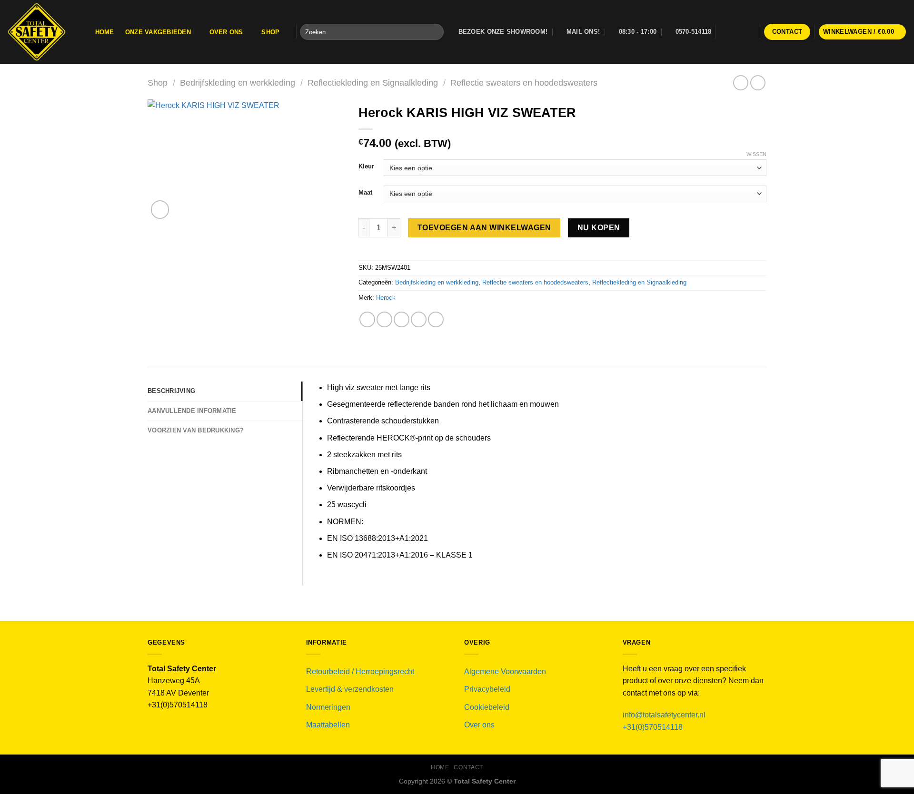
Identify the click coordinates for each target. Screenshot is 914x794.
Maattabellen (328, 725)
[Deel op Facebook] (367, 319)
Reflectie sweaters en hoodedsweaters (523, 83)
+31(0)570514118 (653, 727)
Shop (270, 32)
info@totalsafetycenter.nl (665, 715)
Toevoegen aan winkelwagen (484, 228)
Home (104, 32)
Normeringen (328, 707)
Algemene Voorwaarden (505, 671)
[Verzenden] (434, 32)
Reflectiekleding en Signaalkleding (373, 83)
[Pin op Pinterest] (419, 319)
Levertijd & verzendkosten (350, 689)
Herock (386, 297)
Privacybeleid (487, 689)
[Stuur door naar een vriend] (401, 319)
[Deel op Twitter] (384, 319)
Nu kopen (598, 228)
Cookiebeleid (486, 707)
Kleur (366, 166)
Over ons (226, 32)
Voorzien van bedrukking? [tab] (196, 430)
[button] (862, 32)
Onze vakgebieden (158, 32)
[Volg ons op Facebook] (725, 32)
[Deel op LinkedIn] (436, 319)
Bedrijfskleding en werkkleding (237, 83)
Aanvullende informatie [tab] (192, 410)
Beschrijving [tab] (171, 390)
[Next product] (740, 82)
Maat (365, 192)
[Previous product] (757, 82)
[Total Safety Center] (41, 32)
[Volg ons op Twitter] (737, 32)
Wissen (756, 154)
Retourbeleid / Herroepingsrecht (360, 671)
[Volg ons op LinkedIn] (750, 32)
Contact (468, 767)
